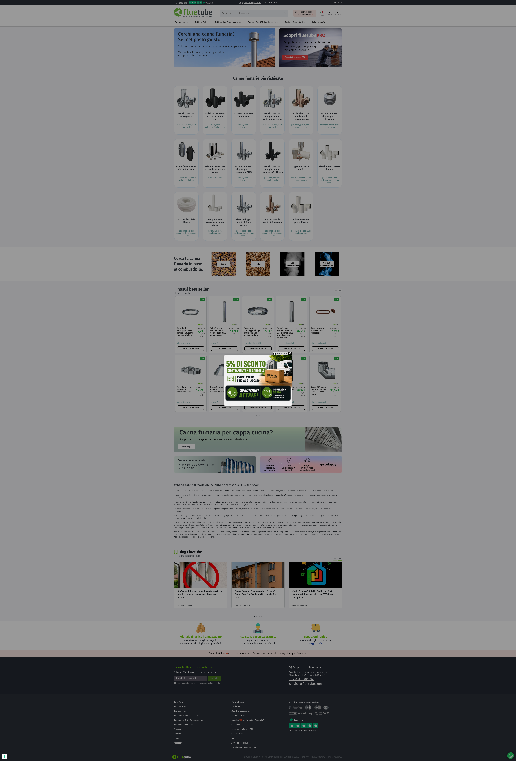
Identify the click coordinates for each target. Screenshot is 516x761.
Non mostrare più (282, 354)
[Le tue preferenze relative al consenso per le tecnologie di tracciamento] (4, 756)
